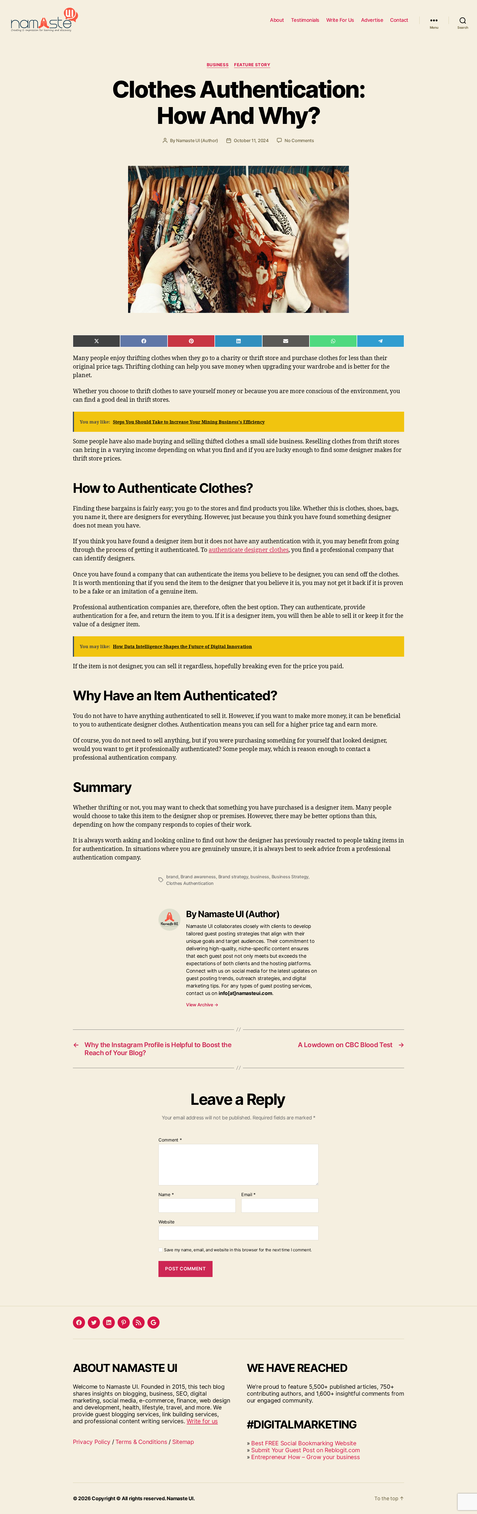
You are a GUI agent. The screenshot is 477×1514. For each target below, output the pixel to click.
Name (166, 1194)
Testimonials (305, 20)
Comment (170, 1140)
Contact (399, 20)
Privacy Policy (91, 1441)
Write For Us (340, 20)
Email (248, 1194)
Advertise (372, 20)
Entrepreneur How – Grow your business (305, 1457)
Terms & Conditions (141, 1441)
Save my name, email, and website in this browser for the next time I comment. (238, 1249)
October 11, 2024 (251, 140)
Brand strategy (233, 876)
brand (172, 876)
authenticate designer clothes (248, 550)
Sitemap (183, 1441)
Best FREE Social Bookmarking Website (303, 1443)
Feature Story (252, 64)
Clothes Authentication (190, 883)
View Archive (202, 1004)
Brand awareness (198, 876)
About (277, 20)
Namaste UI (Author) (197, 140)
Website (166, 1222)
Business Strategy (290, 876)
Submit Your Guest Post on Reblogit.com (305, 1450)
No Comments (299, 140)
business (259, 876)
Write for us (202, 1421)
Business (218, 64)
